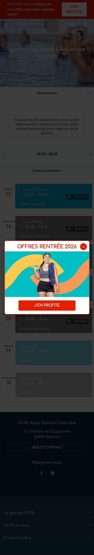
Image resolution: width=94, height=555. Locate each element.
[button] (83, 246)
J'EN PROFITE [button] (47, 305)
